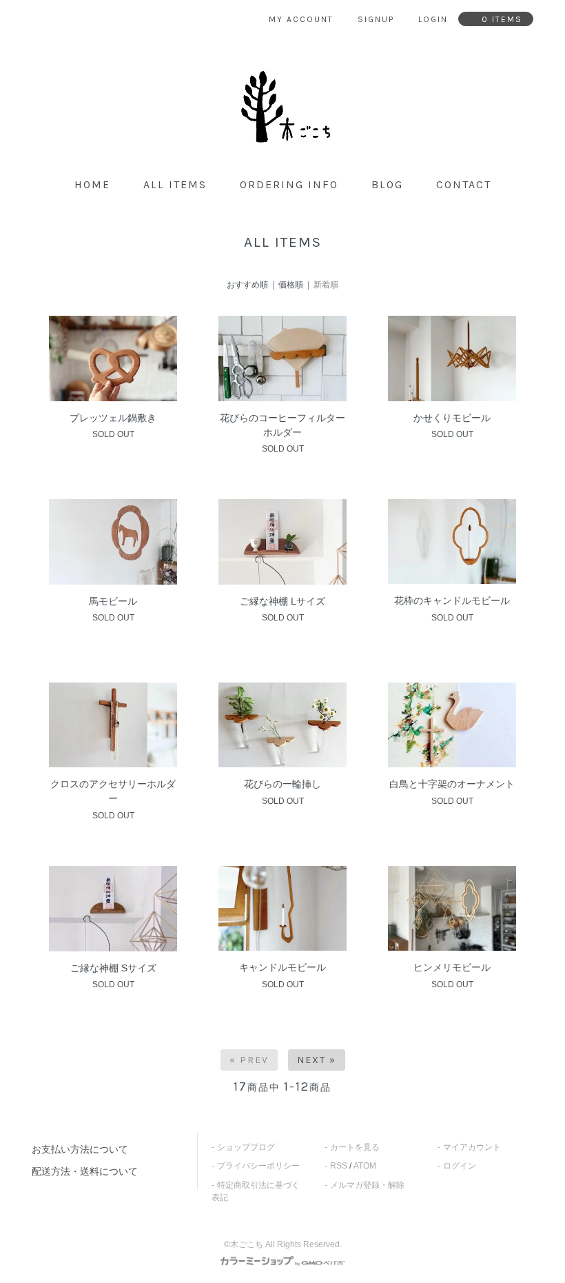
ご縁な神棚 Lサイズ (282, 601)
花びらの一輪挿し (282, 783)
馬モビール (113, 601)
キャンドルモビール (282, 967)
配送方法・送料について (85, 1171)
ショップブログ (246, 1147)
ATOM (364, 1166)
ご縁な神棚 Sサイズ (113, 967)
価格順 (290, 285)
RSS (338, 1166)
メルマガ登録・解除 (367, 1185)
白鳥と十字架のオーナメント (452, 783)
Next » (316, 1060)
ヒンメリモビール (452, 967)
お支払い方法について (80, 1149)
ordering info (289, 184)
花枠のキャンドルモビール (452, 600)
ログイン (459, 1166)
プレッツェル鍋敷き (113, 417)
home (92, 184)
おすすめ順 (247, 285)
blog (387, 184)
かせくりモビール (452, 417)
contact (463, 184)
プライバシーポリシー (258, 1166)
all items (175, 184)
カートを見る (355, 1147)
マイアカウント (472, 1147)
